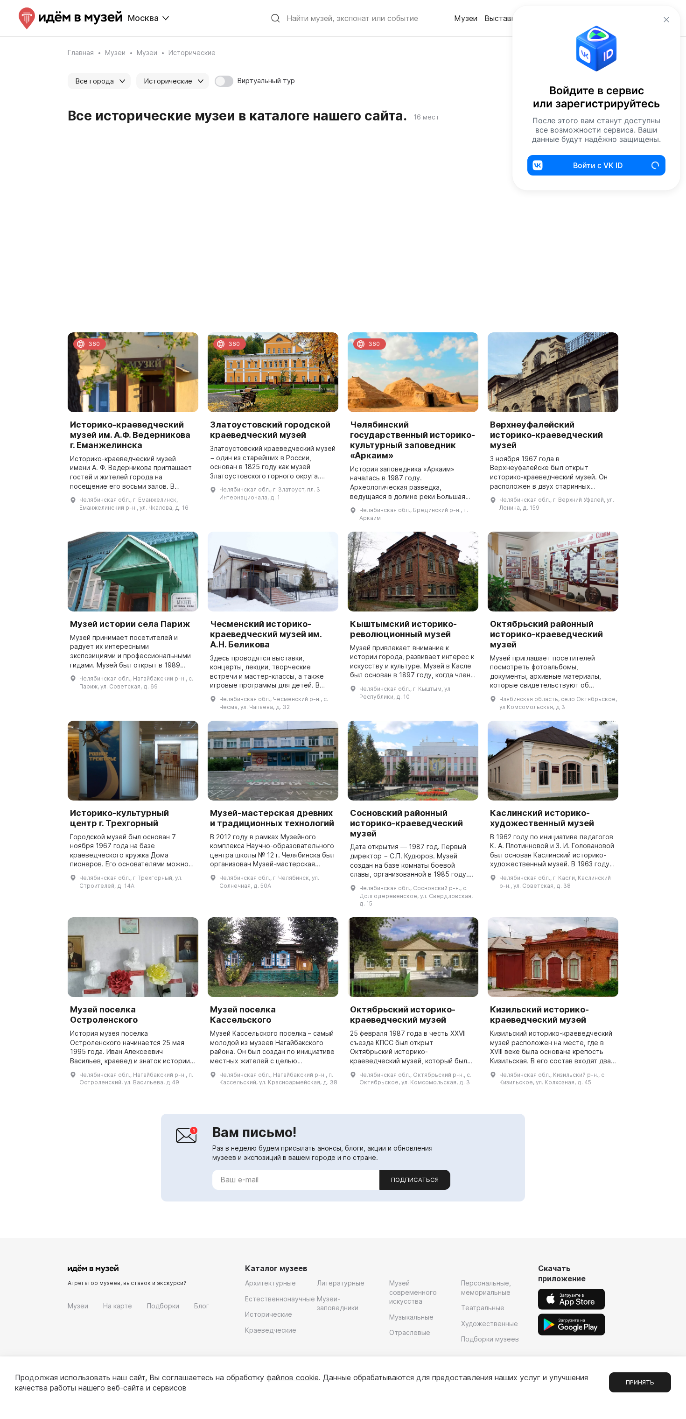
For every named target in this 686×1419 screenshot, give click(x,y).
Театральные (482, 1308)
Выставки (501, 18)
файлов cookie (292, 1377)
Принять (640, 1382)
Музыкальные (411, 1317)
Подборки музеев (490, 1339)
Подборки (163, 1306)
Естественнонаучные (280, 1299)
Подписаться (415, 1179)
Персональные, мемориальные (486, 1287)
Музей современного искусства (413, 1292)
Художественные (489, 1324)
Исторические (268, 1314)
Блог (201, 1306)
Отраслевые (409, 1332)
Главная (81, 52)
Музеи (465, 18)
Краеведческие (270, 1330)
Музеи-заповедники (337, 1303)
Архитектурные (270, 1283)
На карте (117, 1306)
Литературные (340, 1283)
